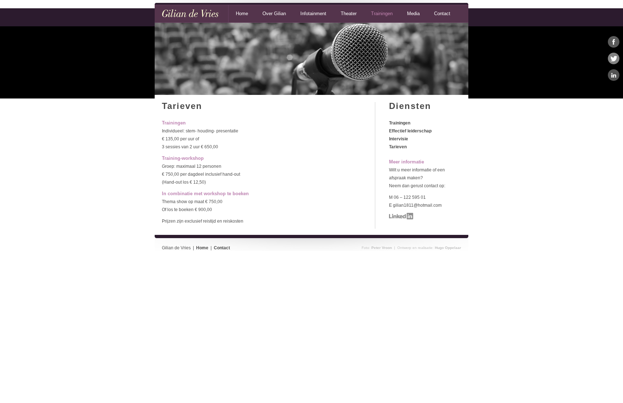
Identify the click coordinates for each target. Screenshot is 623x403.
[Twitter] (613, 58)
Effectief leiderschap (410, 130)
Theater (349, 13)
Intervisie (398, 138)
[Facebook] (613, 42)
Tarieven (398, 146)
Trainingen (382, 13)
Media (413, 13)
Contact (442, 13)
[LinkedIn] (613, 75)
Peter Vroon (381, 248)
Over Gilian (274, 13)
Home (242, 13)
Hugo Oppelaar (448, 248)
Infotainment (313, 13)
